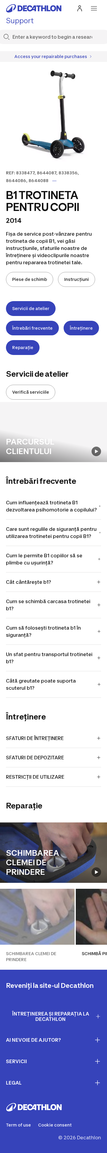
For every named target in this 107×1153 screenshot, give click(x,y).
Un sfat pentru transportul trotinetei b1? (49, 657)
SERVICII (16, 1061)
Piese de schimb (29, 279)
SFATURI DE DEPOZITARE (35, 758)
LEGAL (14, 1083)
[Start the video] (96, 451)
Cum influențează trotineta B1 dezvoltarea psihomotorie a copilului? (51, 506)
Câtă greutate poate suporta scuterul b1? (41, 684)
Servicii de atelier (30, 308)
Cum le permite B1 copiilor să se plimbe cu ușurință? (44, 559)
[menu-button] (94, 8)
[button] (37, 926)
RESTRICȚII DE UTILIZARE (35, 777)
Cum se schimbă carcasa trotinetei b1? (48, 604)
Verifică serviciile (30, 392)
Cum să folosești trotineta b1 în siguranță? (43, 631)
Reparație (22, 347)
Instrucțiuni (76, 279)
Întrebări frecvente (32, 328)
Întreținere (81, 328)
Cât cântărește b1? (28, 582)
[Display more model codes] (54, 181)
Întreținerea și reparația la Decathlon (50, 1016)
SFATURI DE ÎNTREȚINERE (35, 738)
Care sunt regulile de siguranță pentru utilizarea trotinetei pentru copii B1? (51, 532)
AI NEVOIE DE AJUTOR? (33, 1040)
